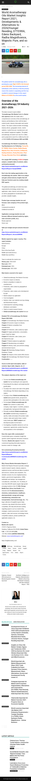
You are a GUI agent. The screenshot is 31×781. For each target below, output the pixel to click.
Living (3, 550)
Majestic (9, 550)
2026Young (9, 546)
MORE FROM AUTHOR (19, 622)
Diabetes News (13, 770)
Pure (12, 552)
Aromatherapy (17, 546)
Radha (16, 552)
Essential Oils (9, 6)
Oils (19, 550)
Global (19, 548)
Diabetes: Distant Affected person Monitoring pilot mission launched (8, 578)
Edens (9, 548)
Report (21, 552)
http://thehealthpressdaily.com (15, 604)
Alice (4, 46)
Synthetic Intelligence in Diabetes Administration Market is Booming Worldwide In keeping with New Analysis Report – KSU (22, 579)
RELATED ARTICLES (7, 622)
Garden (14, 548)
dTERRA (4, 548)
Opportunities (5, 552)
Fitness (12, 748)
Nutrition (12, 759)
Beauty (24, 546)
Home (3, 6)
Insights (25, 548)
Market (14, 550)
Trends (4, 554)
